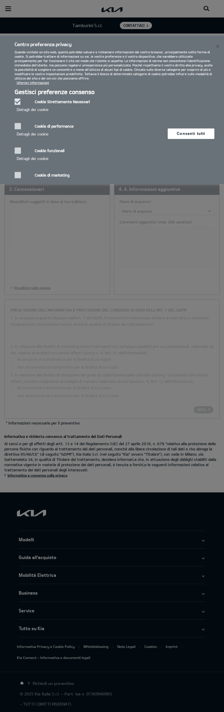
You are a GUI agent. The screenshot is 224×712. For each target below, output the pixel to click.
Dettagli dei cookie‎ (32, 109)
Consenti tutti (191, 133)
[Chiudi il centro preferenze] (217, 46)
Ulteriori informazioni (33, 82)
